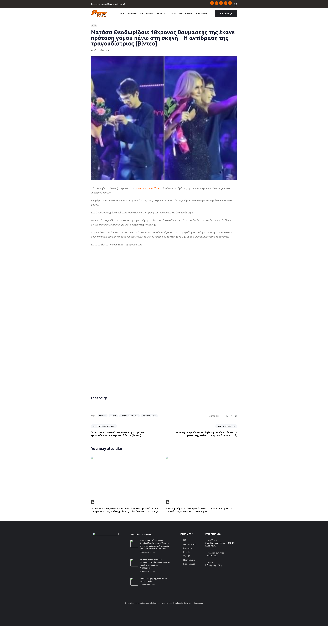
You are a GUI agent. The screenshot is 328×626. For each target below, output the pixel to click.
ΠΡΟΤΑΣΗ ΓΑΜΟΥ (149, 416)
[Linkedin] (236, 416)
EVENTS (161, 13)
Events (186, 552)
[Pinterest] (231, 416)
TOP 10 (172, 13)
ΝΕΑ (122, 13)
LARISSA (102, 416)
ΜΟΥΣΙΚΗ (132, 13)
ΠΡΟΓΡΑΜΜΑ (185, 13)
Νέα (94, 26)
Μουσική (187, 548)
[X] (227, 416)
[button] (234, 4)
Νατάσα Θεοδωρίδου (147, 188)
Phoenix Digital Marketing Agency (189, 603)
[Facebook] (222, 416)
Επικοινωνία (189, 564)
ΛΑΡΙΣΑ (113, 416)
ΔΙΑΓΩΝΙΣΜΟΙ (146, 13)
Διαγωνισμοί (189, 544)
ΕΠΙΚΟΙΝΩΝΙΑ (202, 13)
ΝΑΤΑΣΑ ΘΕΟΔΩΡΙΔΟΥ (129, 416)
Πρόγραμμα (189, 560)
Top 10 (186, 556)
